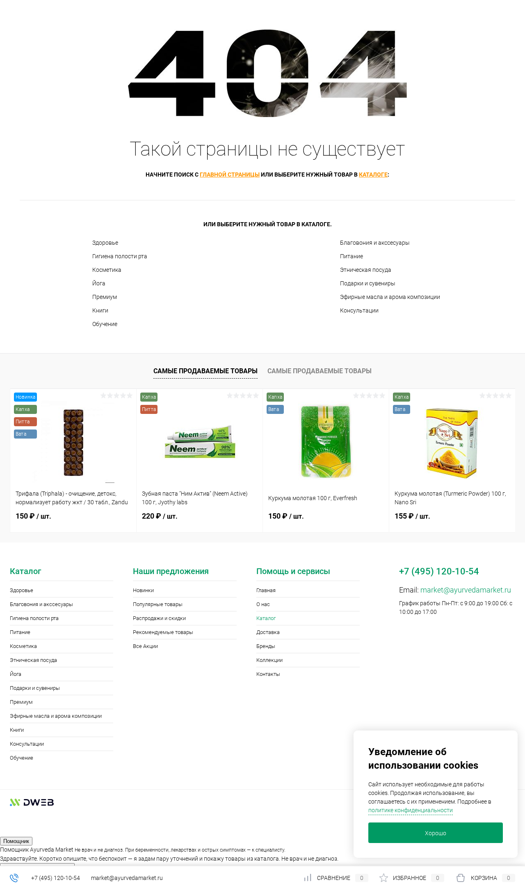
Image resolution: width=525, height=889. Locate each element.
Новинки (143, 590)
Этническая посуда (365, 269)
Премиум (104, 297)
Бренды (265, 646)
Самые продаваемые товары (205, 371)
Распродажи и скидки (159, 618)
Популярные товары (158, 604)
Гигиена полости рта (119, 256)
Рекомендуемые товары (163, 632)
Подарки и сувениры (367, 283)
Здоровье (105, 242)
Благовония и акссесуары (375, 242)
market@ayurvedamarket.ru (465, 590)
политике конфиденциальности (410, 810)
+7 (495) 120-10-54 (55, 878)
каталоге (373, 174)
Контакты (268, 674)
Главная (266, 590)
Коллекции (269, 660)
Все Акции (145, 646)
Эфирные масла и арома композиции (390, 297)
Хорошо (435, 833)
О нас (263, 604)
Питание (351, 256)
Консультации (359, 310)
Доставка (268, 632)
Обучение (104, 324)
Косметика (106, 269)
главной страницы (230, 174)
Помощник (16, 841)
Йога (98, 283)
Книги (100, 310)
